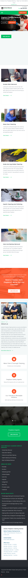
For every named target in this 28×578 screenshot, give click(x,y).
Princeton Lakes (5, 487)
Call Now (4, 22)
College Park (5, 482)
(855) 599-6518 (23, 8)
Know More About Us (6, 350)
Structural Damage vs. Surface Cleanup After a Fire (13, 501)
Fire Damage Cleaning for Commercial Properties (13, 496)
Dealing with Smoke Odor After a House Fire (12, 510)
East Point (4, 484)
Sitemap (7, 572)
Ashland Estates (6, 474)
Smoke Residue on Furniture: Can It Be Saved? (12, 498)
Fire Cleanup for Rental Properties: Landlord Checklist (14, 508)
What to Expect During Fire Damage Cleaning (12, 522)
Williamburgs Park (6, 472)
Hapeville (4, 479)
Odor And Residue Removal (8, 460)
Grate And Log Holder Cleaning (9, 455)
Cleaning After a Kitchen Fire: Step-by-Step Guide (13, 513)
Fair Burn (4, 469)
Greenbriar (4, 489)
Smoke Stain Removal (7, 450)
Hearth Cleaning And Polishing (9, 457)
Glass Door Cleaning (6, 452)
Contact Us (13, 4)
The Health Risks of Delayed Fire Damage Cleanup (13, 515)
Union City (4, 477)
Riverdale (4, 466)
